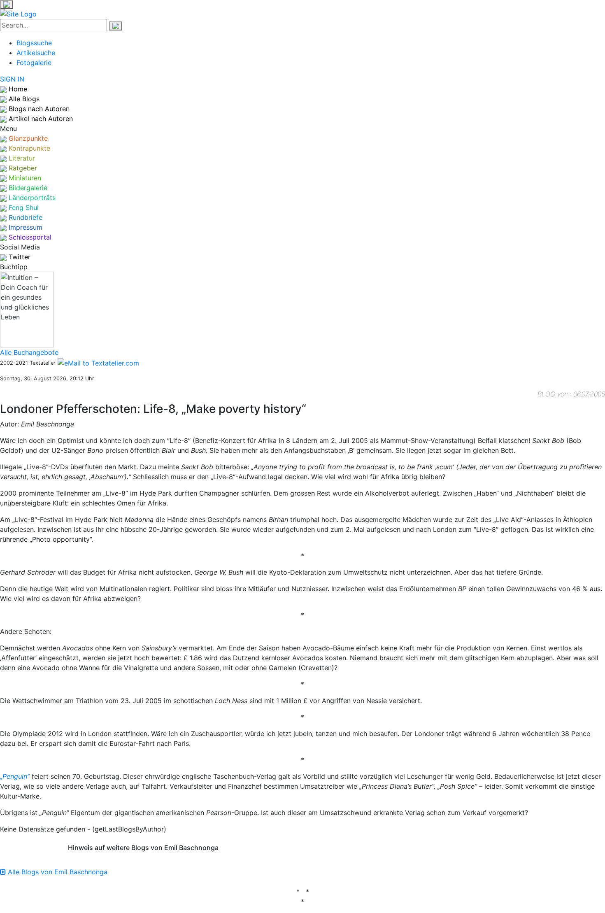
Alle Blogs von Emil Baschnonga (56, 872)
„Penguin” (15, 776)
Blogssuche (34, 43)
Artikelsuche (35, 53)
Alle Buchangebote (29, 352)
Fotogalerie (33, 62)
